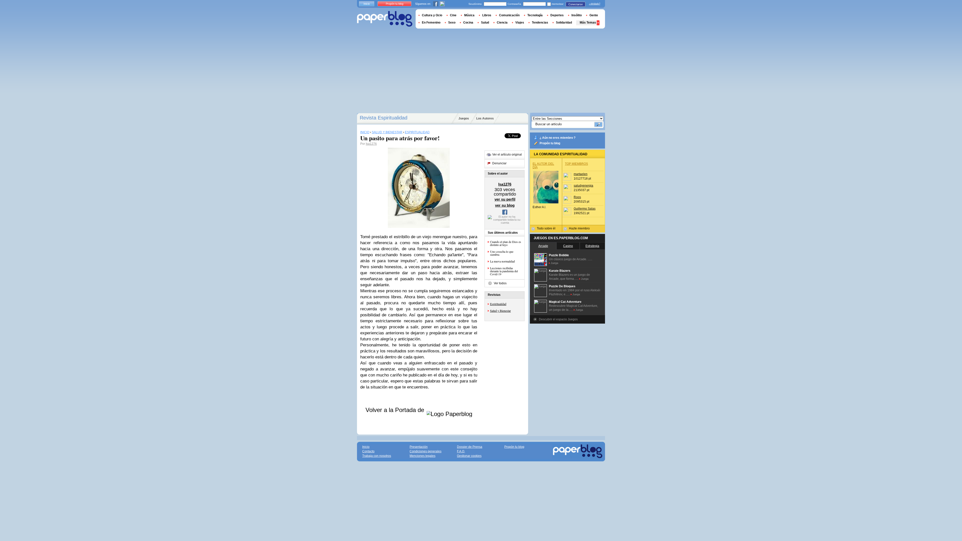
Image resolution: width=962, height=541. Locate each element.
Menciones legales (422, 456)
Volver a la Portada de (396, 410)
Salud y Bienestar (500, 311)
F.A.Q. (461, 451)
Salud (485, 22)
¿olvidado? (594, 4)
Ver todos (500, 283)
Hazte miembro (579, 228)
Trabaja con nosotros (376, 456)
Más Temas (588, 22)
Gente (593, 15)
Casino (568, 246)
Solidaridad (564, 22)
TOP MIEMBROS (576, 164)
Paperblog (384, 19)
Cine (453, 15)
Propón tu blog (550, 143)
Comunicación (509, 15)
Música (469, 15)
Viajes (519, 22)
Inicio (367, 3)
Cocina (468, 22)
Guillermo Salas (584, 208)
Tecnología (535, 15)
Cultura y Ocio (432, 15)
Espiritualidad (498, 304)
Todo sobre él (546, 228)
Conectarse (575, 4)
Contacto (368, 451)
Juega (554, 262)
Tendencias (540, 22)
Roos (577, 197)
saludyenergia (583, 185)
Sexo (451, 22)
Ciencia (502, 22)
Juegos (463, 118)
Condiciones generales (425, 451)
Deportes (557, 15)
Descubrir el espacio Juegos (558, 319)
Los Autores (485, 118)
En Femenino (431, 22)
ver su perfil (505, 199)
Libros (486, 15)
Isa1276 (371, 144)
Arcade (543, 246)
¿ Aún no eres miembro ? (557, 138)
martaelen (580, 174)
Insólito (576, 15)
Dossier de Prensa (469, 447)
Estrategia (592, 246)
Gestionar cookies (469, 456)
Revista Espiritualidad (383, 117)
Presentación (419, 447)
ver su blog (505, 205)
